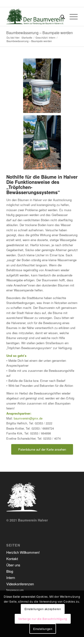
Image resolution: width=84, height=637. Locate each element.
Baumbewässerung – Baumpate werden (39, 32)
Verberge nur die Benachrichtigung (42, 619)
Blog (9, 571)
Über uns (13, 564)
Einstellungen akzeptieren (42, 609)
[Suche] (60, 16)
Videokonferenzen (20, 583)
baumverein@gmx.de (28, 418)
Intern (10, 577)
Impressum (15, 590)
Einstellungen (42, 629)
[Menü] (71, 16)
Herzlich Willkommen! (23, 552)
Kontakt (12, 558)
